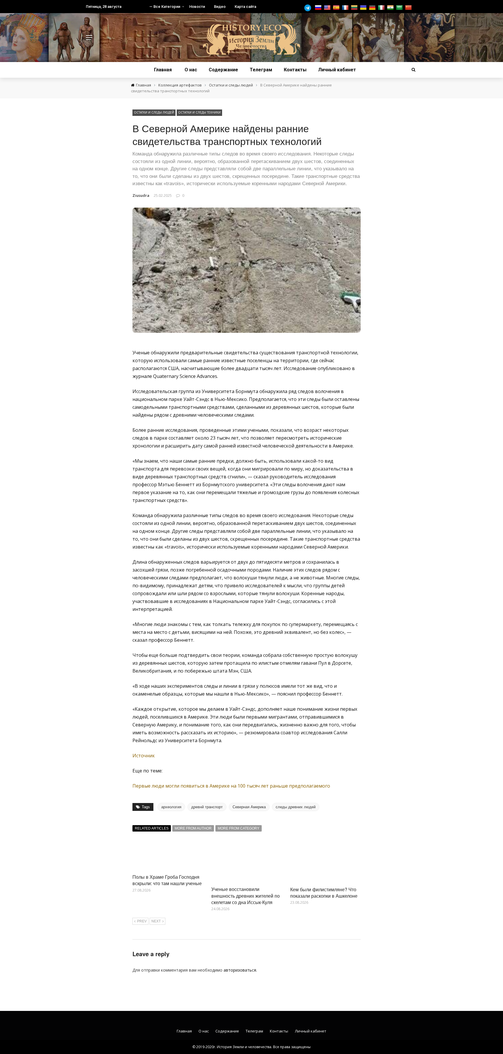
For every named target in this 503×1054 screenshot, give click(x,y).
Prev (142, 921)
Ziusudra (140, 195)
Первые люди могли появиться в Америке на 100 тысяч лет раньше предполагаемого (231, 786)
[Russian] (319, 7)
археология (171, 807)
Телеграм (261, 69)
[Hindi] (391, 7)
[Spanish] (337, 7)
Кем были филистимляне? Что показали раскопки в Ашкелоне (323, 892)
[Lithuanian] (355, 7)
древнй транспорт (207, 807)
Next (156, 921)
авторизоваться (240, 970)
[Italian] (382, 7)
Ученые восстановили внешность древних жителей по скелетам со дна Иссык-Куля (245, 896)
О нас (191, 69)
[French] (346, 7)
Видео (220, 6)
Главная (163, 69)
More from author (193, 828)
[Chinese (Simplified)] (409, 7)
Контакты (295, 69)
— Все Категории (164, 6)
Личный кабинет (337, 69)
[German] (373, 7)
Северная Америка (249, 807)
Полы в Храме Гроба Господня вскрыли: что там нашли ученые (167, 880)
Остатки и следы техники (199, 112)
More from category (238, 828)
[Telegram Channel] (309, 7)
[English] (328, 7)
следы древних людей (296, 807)
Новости (197, 6)
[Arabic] (400, 7)
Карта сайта (245, 6)
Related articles (152, 828)
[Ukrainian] (364, 7)
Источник (143, 755)
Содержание (223, 69)
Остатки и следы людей (154, 112)
